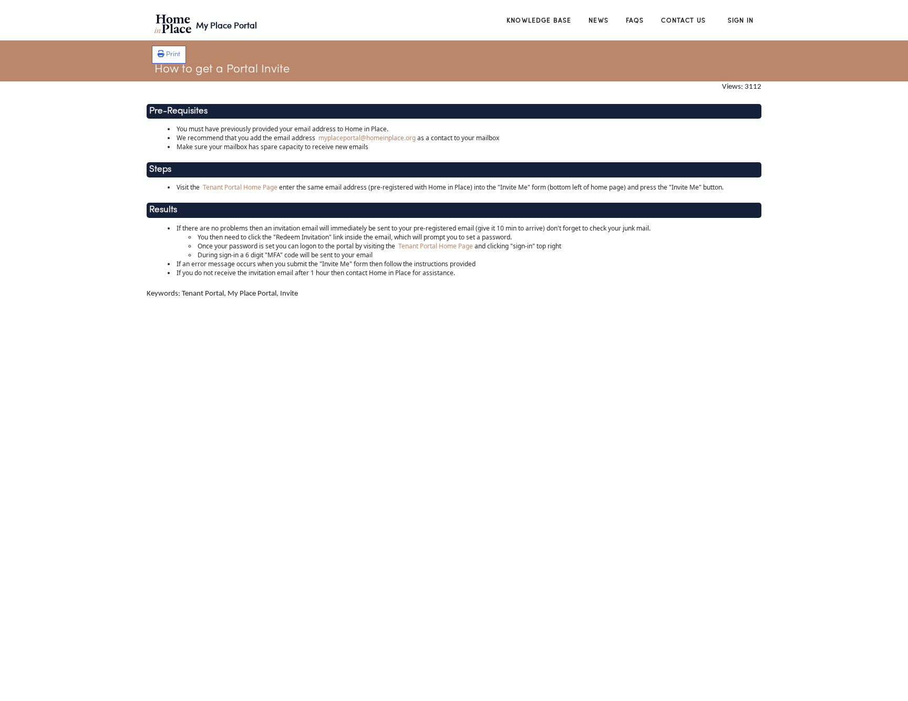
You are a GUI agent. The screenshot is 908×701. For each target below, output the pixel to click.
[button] (169, 55)
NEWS (598, 20)
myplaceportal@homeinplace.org (367, 137)
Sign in (741, 20)
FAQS (635, 20)
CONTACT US (683, 20)
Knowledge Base (539, 20)
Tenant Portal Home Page (240, 187)
